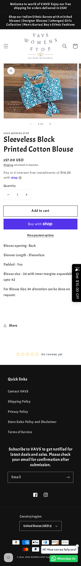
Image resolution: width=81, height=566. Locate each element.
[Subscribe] (68, 477)
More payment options (40, 235)
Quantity (10, 186)
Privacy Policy (18, 412)
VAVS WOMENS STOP (35, 557)
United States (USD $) (37, 526)
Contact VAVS (18, 391)
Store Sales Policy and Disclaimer (32, 422)
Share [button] (13, 325)
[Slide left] (31, 124)
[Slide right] (50, 124)
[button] (6, 46)
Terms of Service (20, 432)
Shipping (8, 165)
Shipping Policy (19, 401)
